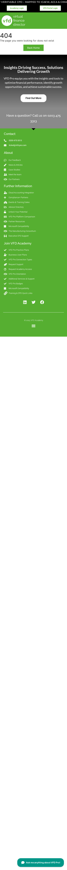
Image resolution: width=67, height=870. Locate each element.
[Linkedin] (25, 302)
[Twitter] (33, 302)
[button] (34, 326)
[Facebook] (42, 302)
